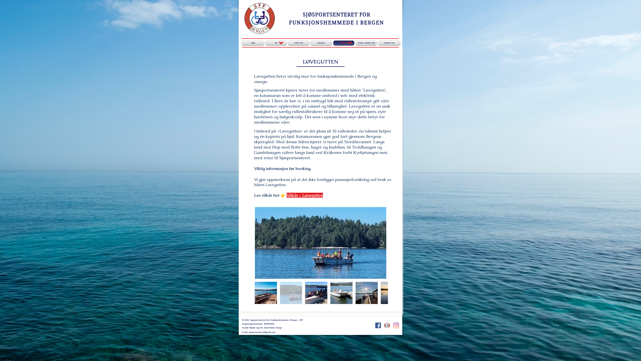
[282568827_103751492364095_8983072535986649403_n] (387, 325)
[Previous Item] (259, 243)
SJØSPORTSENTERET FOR (336, 15)
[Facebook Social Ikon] (378, 325)
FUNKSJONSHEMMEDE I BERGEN (336, 23)
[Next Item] (382, 243)
